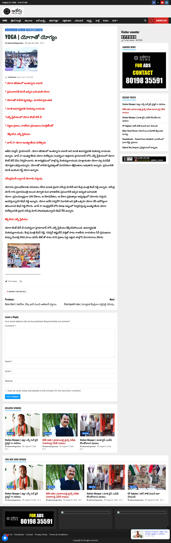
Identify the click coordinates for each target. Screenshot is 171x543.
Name (8, 361)
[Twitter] (158, 2)
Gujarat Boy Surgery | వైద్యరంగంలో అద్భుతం (140, 147)
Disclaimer (19, 534)
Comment (10, 325)
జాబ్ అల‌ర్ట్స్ (40, 20)
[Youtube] (162, 2)
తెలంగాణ (28, 20)
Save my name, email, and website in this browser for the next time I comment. (44, 390)
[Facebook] (154, 2)
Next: (89, 301)
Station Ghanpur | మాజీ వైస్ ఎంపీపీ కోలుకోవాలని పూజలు (96, 441)
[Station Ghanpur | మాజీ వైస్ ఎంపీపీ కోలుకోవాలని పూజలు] (97, 424)
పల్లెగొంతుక (67, 20)
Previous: (30, 301)
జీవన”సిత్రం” (54, 20)
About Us (8, 534)
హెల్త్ (97, 20)
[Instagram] (166, 2)
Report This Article (16, 291)
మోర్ (114, 20)
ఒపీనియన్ (79, 20)
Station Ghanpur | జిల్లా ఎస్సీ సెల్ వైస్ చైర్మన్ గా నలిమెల (21, 441)
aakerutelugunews (15, 43)
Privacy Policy (41, 534)
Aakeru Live (161, 20)
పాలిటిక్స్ (29, 30)
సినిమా (106, 20)
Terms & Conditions (58, 534)
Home (5, 20)
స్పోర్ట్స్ (89, 20)
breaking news (11, 30)
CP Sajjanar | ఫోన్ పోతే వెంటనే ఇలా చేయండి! (140, 125)
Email (8, 371)
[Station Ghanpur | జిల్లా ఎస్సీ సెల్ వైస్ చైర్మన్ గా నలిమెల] (22, 424)
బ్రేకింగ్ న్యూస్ (16, 20)
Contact (29, 534)
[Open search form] (145, 20)
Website (9, 381)
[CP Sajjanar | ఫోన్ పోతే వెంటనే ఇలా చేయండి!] (147, 477)
